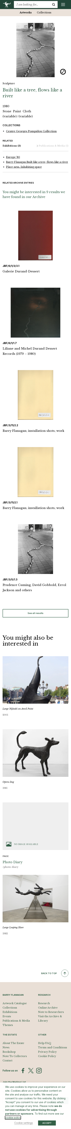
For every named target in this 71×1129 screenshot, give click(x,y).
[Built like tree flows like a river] (35, 50)
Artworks (26, 12)
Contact (7, 1060)
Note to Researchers (51, 1012)
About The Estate (13, 1043)
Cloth (27, 111)
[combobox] (32, 4)
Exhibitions (12, 145)
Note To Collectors (15, 1056)
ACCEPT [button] (47, 1123)
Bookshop (9, 1051)
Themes (8, 1025)
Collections (44, 12)
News (6, 1047)
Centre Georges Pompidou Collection (31, 131)
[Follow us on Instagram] (39, 1070)
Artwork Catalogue (15, 1003)
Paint (17, 111)
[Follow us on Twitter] (31, 1070)
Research (44, 1003)
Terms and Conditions (52, 1047)
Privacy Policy (47, 1051)
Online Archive (48, 1007)
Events (7, 1016)
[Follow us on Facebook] (23, 1070)
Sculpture (9, 83)
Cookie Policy (47, 1056)
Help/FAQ (44, 1043)
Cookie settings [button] (23, 1122)
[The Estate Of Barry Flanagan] (8, 4)
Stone (7, 111)
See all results (35, 613)
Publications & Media (53, 145)
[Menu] (63, 4)
